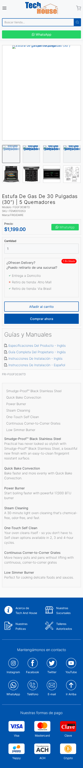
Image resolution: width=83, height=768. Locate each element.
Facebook (32, 672)
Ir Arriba (71, 694)
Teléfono (32, 694)
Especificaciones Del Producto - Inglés (37, 345)
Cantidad (10, 241)
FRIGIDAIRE (17, 215)
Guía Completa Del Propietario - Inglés (37, 352)
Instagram (13, 672)
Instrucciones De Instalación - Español (36, 365)
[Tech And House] (41, 8)
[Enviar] (77, 22)
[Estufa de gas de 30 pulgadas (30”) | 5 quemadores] (41, 92)
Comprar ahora (41, 319)
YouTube (71, 672)
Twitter (51, 672)
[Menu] (10, 8)
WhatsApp (43, 34)
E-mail (52, 694)
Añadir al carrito (41, 307)
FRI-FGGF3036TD (14, 374)
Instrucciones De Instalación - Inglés (35, 358)
